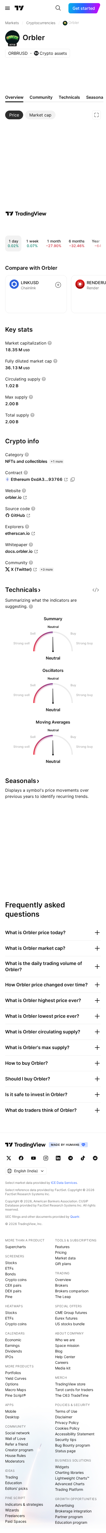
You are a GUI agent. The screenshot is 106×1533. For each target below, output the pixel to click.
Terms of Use (66, 1411)
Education (13, 1483)
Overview (63, 1279)
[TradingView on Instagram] (45, 1158)
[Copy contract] (72, 479)
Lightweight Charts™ (72, 1478)
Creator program (19, 1450)
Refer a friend (16, 1444)
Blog (59, 1351)
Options (11, 1384)
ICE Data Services (64, 1183)
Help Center (65, 1357)
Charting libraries (69, 1472)
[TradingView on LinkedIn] (58, 1158)
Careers (61, 1362)
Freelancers (15, 1515)
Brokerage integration (73, 1511)
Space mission (67, 1345)
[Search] (58, 8)
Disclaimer (63, 1417)
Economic (13, 1340)
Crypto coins (15, 1279)
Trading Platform (69, 1489)
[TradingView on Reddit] (95, 1158)
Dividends (13, 1351)
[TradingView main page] (19, 8)
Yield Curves (15, 1378)
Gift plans (63, 1263)
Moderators (14, 1461)
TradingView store (70, 1384)
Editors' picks (16, 1488)
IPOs (9, 1357)
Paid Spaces (15, 1521)
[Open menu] (7, 8)
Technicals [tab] (69, 97)
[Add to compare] (58, 285)
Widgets (62, 1467)
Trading (11, 1477)
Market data (65, 1258)
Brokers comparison (72, 1291)
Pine (8, 1296)
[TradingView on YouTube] (33, 1158)
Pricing (61, 1252)
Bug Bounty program (72, 1445)
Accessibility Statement (74, 1434)
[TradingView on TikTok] (82, 1158)
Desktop (12, 1417)
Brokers (61, 1285)
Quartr (74, 1217)
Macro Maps (15, 1389)
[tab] (14, 115)
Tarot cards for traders (74, 1389)
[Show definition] (49, 343)
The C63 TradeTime (72, 1395)
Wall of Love (15, 1438)
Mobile (10, 1411)
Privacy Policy (67, 1422)
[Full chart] (96, 115)
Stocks (11, 1262)
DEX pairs (13, 1291)
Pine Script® (15, 1395)
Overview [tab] (14, 97)
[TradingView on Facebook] (21, 1158)
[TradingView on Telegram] (70, 1158)
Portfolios (13, 1372)
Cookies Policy (67, 1428)
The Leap (63, 1296)
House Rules (15, 1455)
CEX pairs (13, 1285)
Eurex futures (66, 1318)
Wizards (12, 1510)
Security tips (65, 1439)
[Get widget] (96, 590)
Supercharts (15, 1247)
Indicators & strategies (24, 1504)
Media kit (62, 1368)
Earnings (12, 1345)
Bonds (10, 1274)
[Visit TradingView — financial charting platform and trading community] (26, 213)
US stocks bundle (70, 1324)
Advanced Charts (69, 1484)
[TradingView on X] (8, 1158)
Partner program (69, 1516)
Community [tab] (41, 97)
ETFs (9, 1268)
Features (62, 1247)
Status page (65, 1451)
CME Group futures (71, 1312)
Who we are (65, 1340)
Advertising (64, 1505)
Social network (17, 1433)
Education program (71, 1522)
